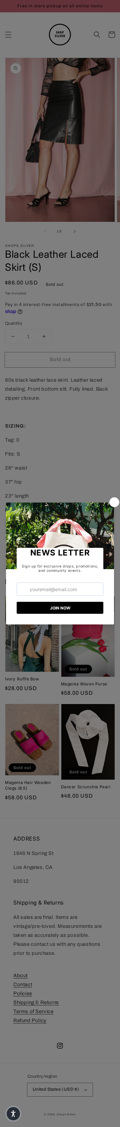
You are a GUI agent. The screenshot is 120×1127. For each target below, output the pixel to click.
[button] (13, 1114)
